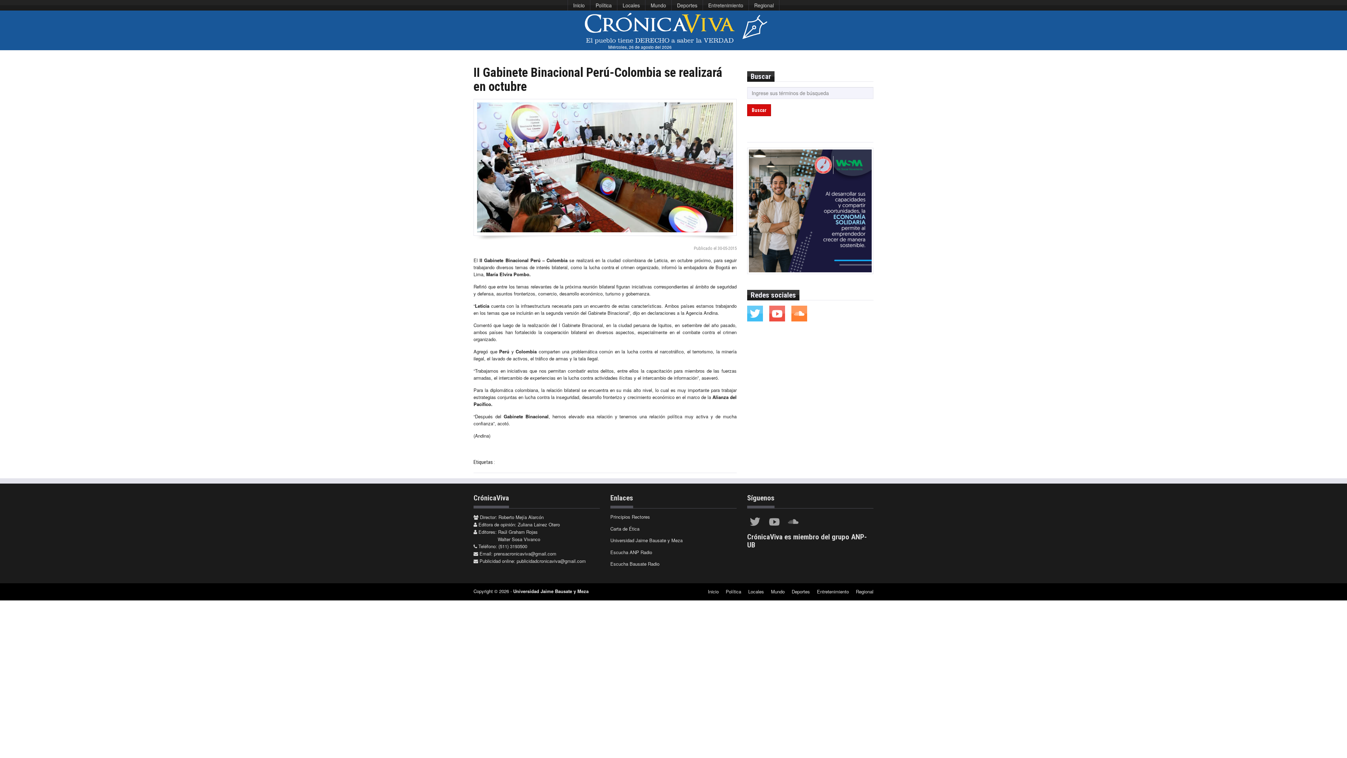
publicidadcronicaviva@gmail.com (551, 561)
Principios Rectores (630, 516)
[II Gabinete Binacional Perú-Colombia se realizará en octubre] (605, 167)
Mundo (658, 5)
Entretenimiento (725, 5)
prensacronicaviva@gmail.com (525, 553)
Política (604, 5)
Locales (631, 5)
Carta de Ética (624, 528)
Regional (764, 5)
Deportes (687, 5)
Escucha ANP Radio (631, 552)
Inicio (579, 5)
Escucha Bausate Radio (634, 563)
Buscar (759, 110)
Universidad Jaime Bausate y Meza (646, 540)
